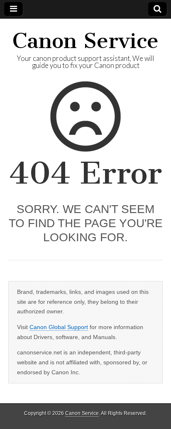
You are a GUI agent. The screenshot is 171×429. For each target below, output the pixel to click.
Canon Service (85, 40)
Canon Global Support (58, 327)
